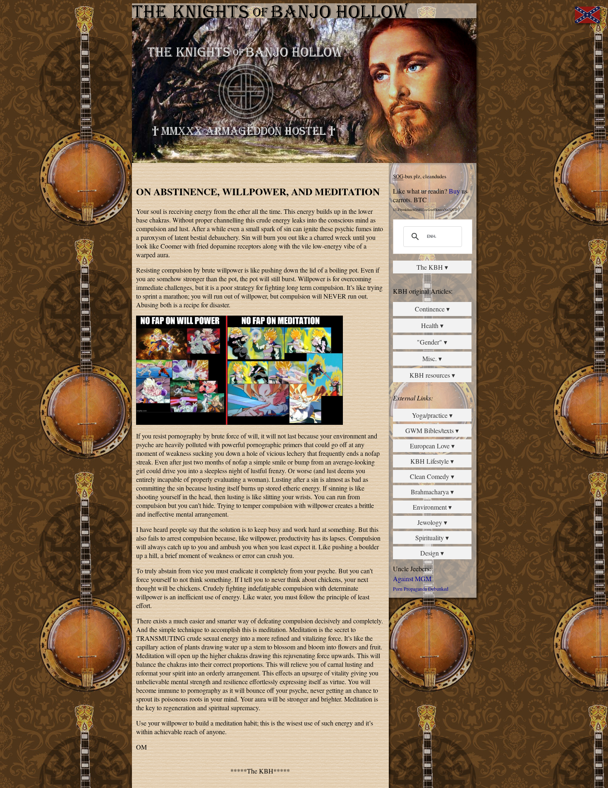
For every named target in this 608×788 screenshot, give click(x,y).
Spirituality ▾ (432, 537)
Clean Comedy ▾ (432, 476)
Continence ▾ (432, 308)
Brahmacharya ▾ (432, 491)
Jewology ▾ (432, 522)
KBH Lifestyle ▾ (432, 461)
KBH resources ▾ (432, 375)
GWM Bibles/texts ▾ (432, 430)
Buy (454, 191)
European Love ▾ (432, 445)
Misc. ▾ (432, 358)
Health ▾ (432, 325)
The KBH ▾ (432, 267)
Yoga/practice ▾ (432, 415)
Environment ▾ (432, 507)
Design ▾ (432, 552)
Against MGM (412, 578)
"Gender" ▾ (432, 342)
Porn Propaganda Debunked (420, 588)
